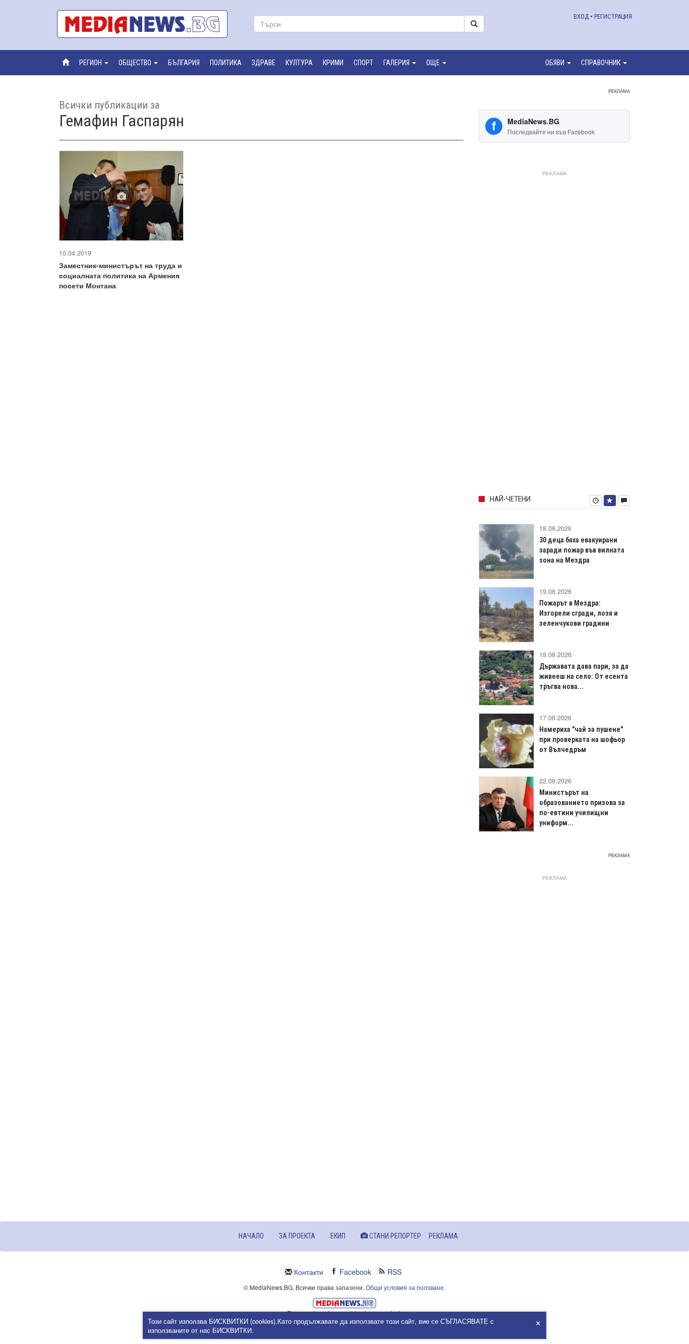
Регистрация (613, 16)
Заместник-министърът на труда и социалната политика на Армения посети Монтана (120, 275)
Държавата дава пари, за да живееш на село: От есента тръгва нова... (583, 676)
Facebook (355, 1272)
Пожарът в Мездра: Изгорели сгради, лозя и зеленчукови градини (578, 613)
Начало (251, 1236)
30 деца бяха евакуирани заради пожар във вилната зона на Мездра (581, 550)
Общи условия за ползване (405, 1287)
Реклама (443, 1236)
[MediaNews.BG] (148, 24)
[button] (93, 62)
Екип (338, 1236)
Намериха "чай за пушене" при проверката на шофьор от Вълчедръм (582, 739)
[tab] (596, 500)
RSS (394, 1272)
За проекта (297, 1236)
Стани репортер (394, 1236)
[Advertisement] (554, 330)
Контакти (308, 1272)
